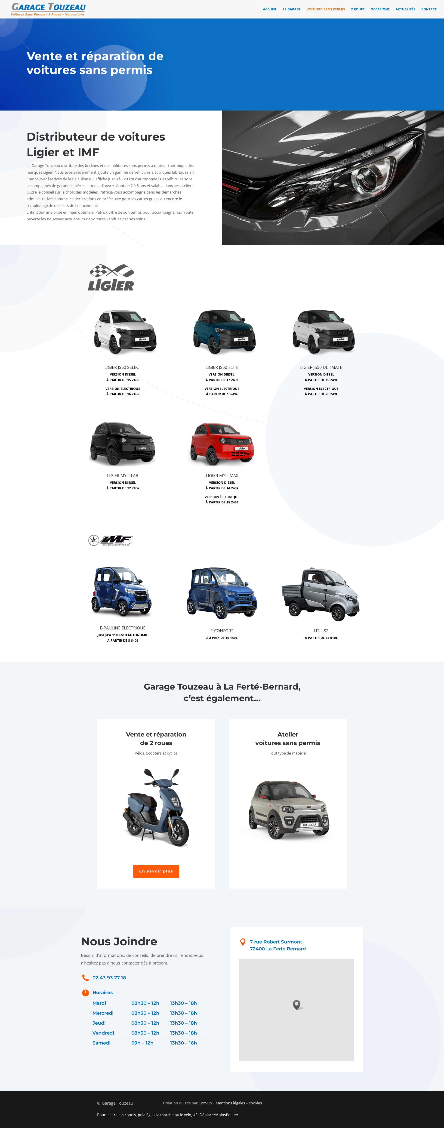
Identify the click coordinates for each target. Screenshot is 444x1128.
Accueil (270, 9)
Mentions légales (230, 1103)
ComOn (205, 1103)
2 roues (358, 9)
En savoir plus (156, 871)
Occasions (380, 9)
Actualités (405, 9)
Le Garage (292, 9)
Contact (429, 9)
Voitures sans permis (326, 9)
